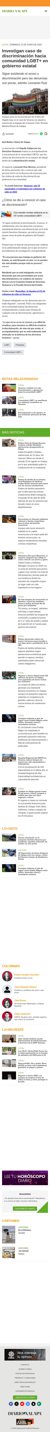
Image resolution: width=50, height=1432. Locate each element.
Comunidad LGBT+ (13, 352)
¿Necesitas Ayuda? (25, 1397)
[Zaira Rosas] (7, 1003)
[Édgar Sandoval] (7, 1016)
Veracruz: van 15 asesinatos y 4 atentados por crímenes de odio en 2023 (25, 189)
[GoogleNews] (28, 1404)
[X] (16, 1404)
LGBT (6, 345)
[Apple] (33, 1404)
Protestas (20, 345)
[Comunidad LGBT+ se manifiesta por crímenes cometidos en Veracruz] (9, 400)
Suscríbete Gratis (25, 1209)
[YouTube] (22, 1404)
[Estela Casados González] (7, 976)
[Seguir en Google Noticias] (46, 134)
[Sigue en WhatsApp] (41, 134)
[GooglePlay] (39, 1404)
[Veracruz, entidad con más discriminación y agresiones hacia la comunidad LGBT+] (9, 388)
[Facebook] (11, 1404)
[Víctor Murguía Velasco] (7, 989)
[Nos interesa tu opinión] (25, 1355)
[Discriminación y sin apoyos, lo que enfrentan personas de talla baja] (9, 413)
